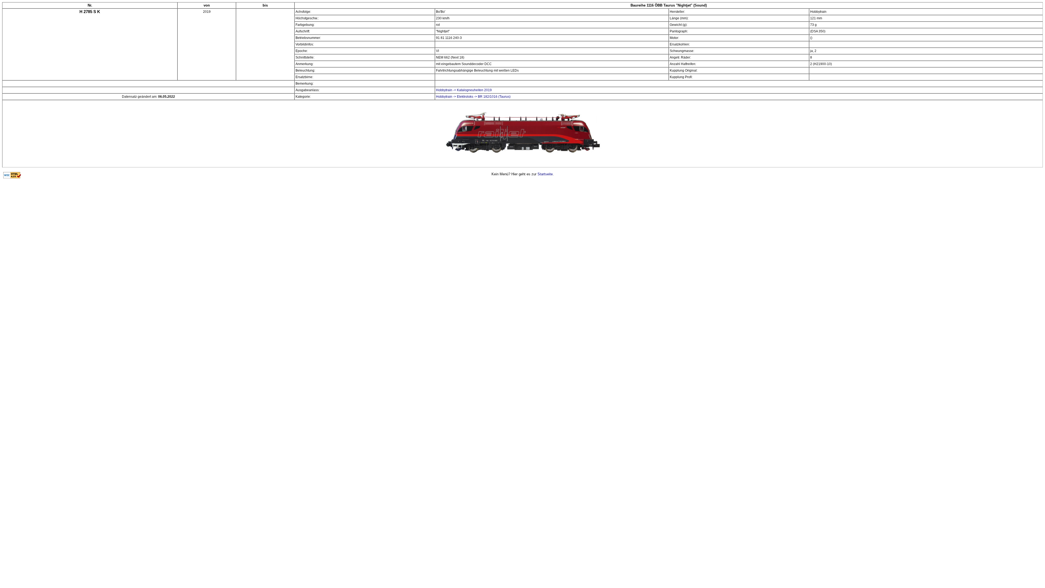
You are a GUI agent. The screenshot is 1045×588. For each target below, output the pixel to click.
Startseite (545, 174)
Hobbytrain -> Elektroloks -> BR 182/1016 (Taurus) (473, 97)
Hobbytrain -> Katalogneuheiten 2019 (464, 90)
